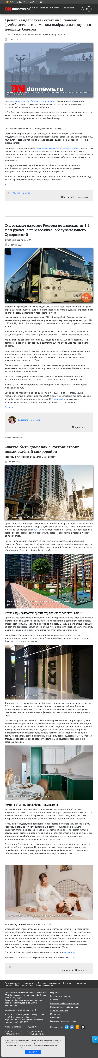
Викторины (68, 983)
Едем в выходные (13, 983)
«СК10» (37, 529)
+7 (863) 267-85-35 (35, 1031)
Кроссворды (54, 983)
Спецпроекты (68, 7)
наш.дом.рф (69, 952)
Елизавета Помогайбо (29, 419)
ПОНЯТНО (33, 1052)
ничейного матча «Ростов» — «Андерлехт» (32, 100)
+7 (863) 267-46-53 (35, 1034)
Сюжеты (44, 7)
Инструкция (29, 983)
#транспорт (10, 407)
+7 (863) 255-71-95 (13, 1031)
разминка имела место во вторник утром (57, 147)
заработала (59, 398)
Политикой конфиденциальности (32, 1048)
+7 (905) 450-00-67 (13, 1034)
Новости (34, 7)
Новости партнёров (24, 985)
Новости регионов (44, 985)
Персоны (42, 983)
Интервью (54, 7)
